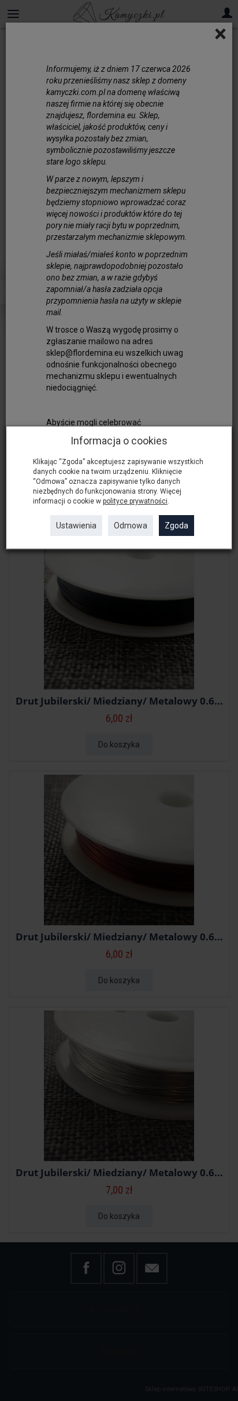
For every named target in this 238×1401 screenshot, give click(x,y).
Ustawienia (76, 525)
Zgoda (176, 525)
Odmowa (130, 525)
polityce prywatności (135, 501)
